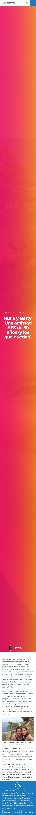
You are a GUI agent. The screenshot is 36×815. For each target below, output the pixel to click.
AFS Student (7, 313)
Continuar (7, 812)
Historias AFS (17, 313)
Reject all (17, 812)
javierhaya (18, 647)
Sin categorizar (27, 313)
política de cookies (9, 800)
